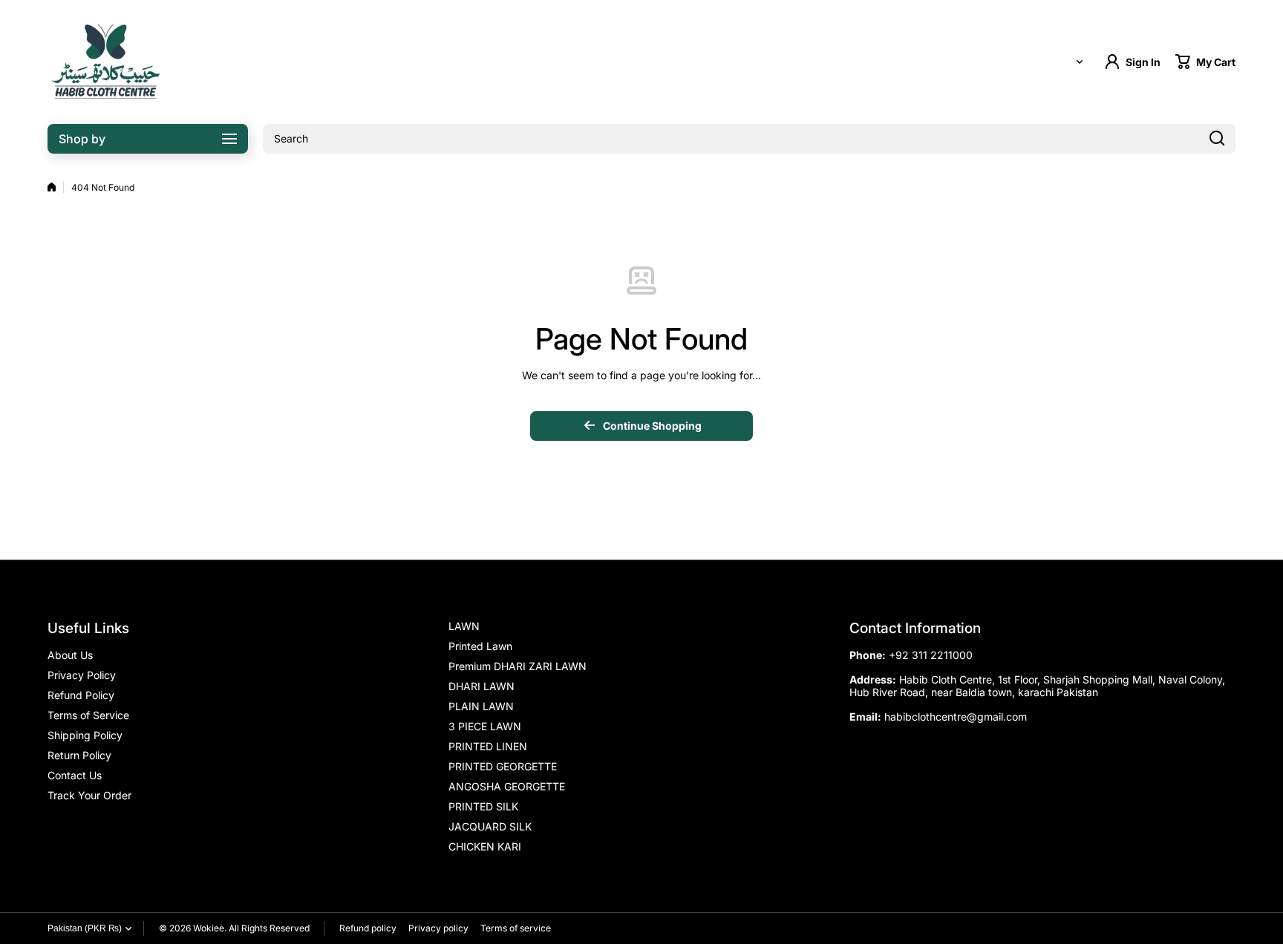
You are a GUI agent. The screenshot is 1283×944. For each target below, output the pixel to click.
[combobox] (749, 139)
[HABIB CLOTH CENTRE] (107, 62)
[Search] (1216, 139)
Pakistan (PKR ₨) (85, 928)
